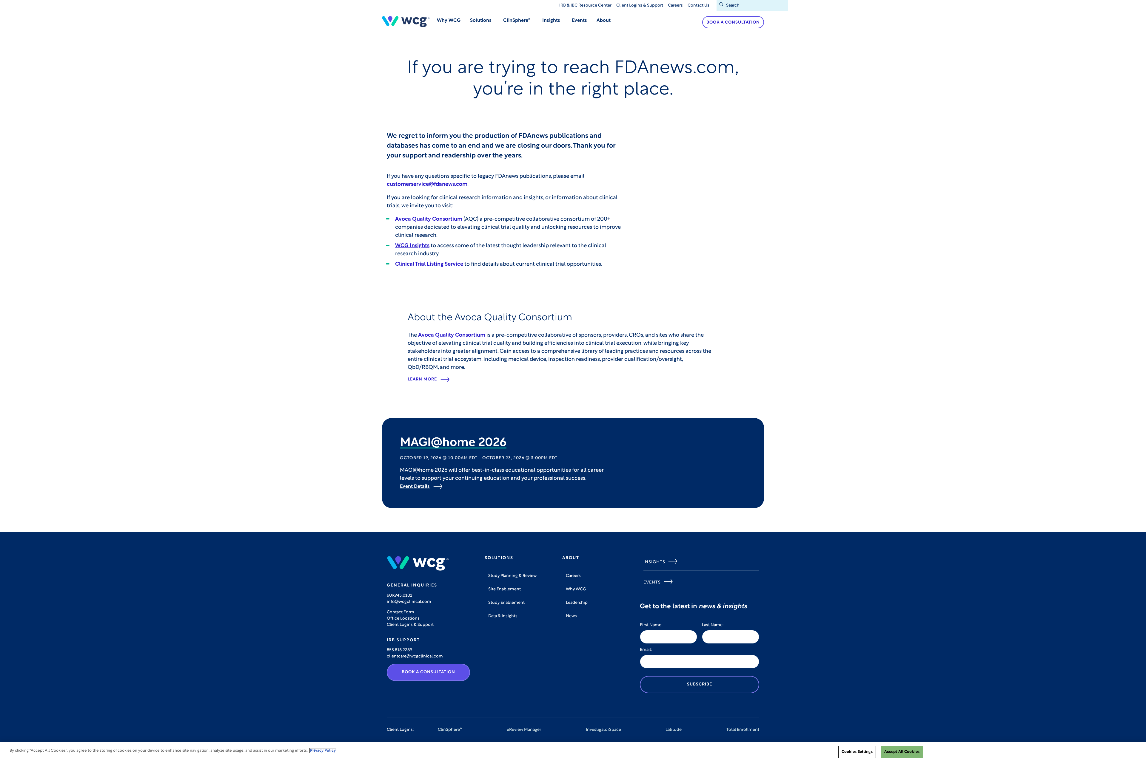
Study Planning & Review (512, 576)
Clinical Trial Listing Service (429, 264)
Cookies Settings (857, 752)
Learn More (422, 379)
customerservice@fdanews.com (427, 184)
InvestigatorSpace (603, 730)
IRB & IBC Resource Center (585, 5)
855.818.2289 (399, 650)
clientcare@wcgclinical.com (415, 656)
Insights (654, 562)
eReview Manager (524, 730)
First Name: (651, 625)
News (571, 616)
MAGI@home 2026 (453, 443)
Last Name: (713, 625)
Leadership (577, 603)
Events (579, 20)
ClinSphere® (450, 730)
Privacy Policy (323, 751)
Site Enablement (504, 589)
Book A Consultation (428, 672)
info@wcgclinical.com (409, 602)
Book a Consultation (733, 22)
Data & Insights (502, 616)
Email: (646, 650)
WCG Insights (412, 246)
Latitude (674, 730)
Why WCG (448, 20)
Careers (675, 5)
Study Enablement (506, 603)
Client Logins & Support (639, 5)
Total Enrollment (742, 730)
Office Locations (403, 618)
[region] (573, 752)
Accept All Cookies (901, 752)
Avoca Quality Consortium (428, 219)
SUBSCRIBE (699, 684)
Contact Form (400, 612)
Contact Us (698, 5)
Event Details (415, 486)
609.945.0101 (399, 595)
